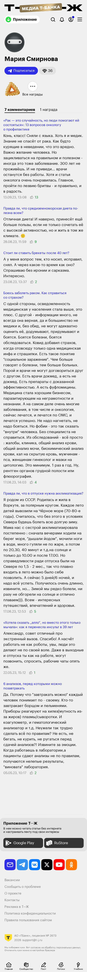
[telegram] (22, 864)
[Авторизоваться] (71, 19)
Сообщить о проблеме (22, 886)
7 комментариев (19, 110)
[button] (47, 71)
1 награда (48, 110)
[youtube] (59, 864)
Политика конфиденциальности (30, 913)
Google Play (23, 843)
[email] (10, 864)
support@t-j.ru (32, 940)
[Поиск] (53, 19)
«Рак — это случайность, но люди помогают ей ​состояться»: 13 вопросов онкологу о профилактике (41, 125)
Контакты (12, 900)
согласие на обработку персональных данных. (56, 947)
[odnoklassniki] (71, 864)
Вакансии (12, 880)
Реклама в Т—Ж (16, 907)
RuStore (61, 843)
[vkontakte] (34, 864)
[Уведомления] (62, 19)
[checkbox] (80, 19)
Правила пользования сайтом (28, 920)
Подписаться (24, 70)
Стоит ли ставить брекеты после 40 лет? (36, 253)
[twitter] (46, 864)
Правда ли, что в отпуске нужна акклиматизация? (43, 493)
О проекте (12, 893)
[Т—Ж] (43, 8)
